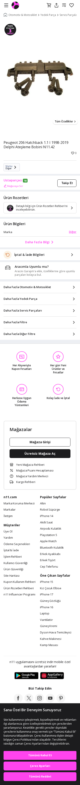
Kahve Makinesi (50, 639)
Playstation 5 (48, 535)
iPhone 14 (46, 516)
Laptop (44, 613)
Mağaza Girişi (40, 442)
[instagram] (39, 701)
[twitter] (28, 701)
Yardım (8, 538)
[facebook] (18, 701)
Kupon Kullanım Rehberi (20, 582)
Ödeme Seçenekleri (17, 544)
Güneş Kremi (48, 626)
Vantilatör (46, 620)
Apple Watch (48, 541)
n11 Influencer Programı (19, 594)
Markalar (10, 509)
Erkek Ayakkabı (50, 554)
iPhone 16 (46, 607)
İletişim (8, 516)
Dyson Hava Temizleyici (55, 632)
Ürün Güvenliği (13, 569)
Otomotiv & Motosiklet (22, 15)
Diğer (72, 232)
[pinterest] (60, 701)
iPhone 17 (46, 594)
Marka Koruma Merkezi (19, 503)
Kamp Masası (49, 645)
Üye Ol (8, 531)
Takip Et (67, 183)
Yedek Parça (48, 15)
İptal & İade (11, 550)
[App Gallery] (52, 676)
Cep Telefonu (49, 566)
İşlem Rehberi (13, 557)
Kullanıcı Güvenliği (16, 563)
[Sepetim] (49, 5)
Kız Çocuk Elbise (50, 588)
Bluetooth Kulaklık (52, 547)
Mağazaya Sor (15, 186)
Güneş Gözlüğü (50, 601)
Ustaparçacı (13, 180)
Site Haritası (12, 576)
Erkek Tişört (47, 560)
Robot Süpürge (50, 509)
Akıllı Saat (46, 522)
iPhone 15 (46, 582)
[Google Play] (26, 676)
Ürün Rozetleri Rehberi (19, 588)
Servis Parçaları (69, 15)
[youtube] (50, 701)
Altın (43, 503)
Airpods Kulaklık (50, 528)
